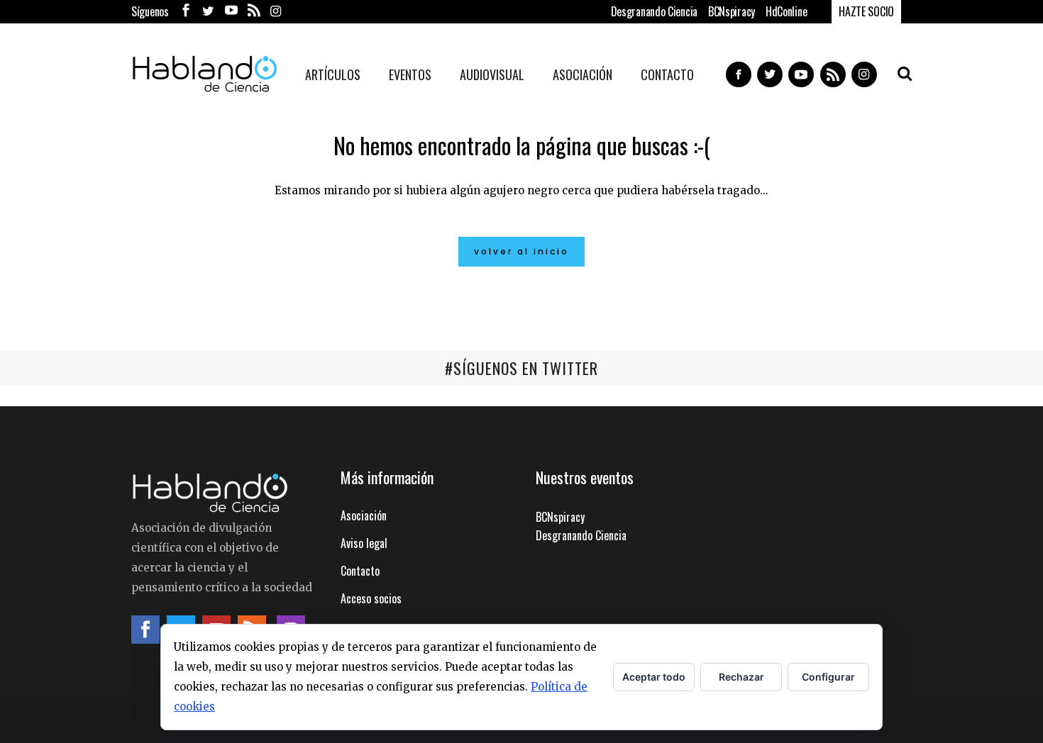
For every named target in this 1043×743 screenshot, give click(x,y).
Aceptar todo (653, 677)
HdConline (786, 11)
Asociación (364, 515)
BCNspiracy (731, 11)
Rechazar (741, 677)
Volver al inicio (521, 251)
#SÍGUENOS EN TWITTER (521, 368)
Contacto (360, 571)
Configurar (828, 677)
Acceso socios (371, 598)
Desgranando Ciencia (654, 11)
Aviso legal (364, 543)
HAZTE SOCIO (866, 11)
